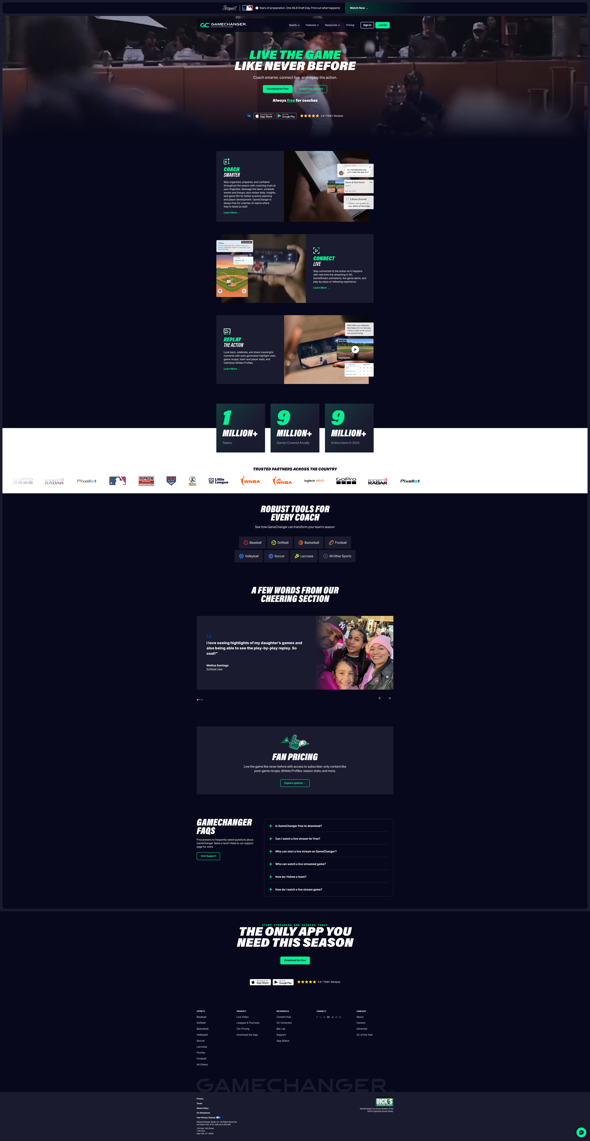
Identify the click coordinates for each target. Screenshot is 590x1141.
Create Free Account (311, 88)
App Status (283, 1040)
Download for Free (278, 88)
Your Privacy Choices (206, 1117)
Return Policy (202, 1108)
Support (281, 1034)
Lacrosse (202, 1046)
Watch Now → (359, 8)
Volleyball (202, 1034)
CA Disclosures (203, 1113)
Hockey (201, 1052)
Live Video (243, 1017)
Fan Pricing (243, 1028)
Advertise (361, 1028)
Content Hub (284, 1017)
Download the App (247, 1034)
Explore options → (295, 783)
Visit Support (208, 856)
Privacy (200, 1099)
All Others (202, 1064)
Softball (201, 1022)
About (360, 1017)
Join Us (382, 25)
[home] (223, 25)
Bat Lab (281, 1028)
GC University (284, 1022)
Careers (360, 1022)
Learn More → (232, 212)
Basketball (202, 1028)
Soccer (201, 1040)
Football (201, 1058)
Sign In (367, 25)
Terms (199, 1103)
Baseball (201, 1017)
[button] (294, 25)
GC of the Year (364, 1034)
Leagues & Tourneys (248, 1022)
